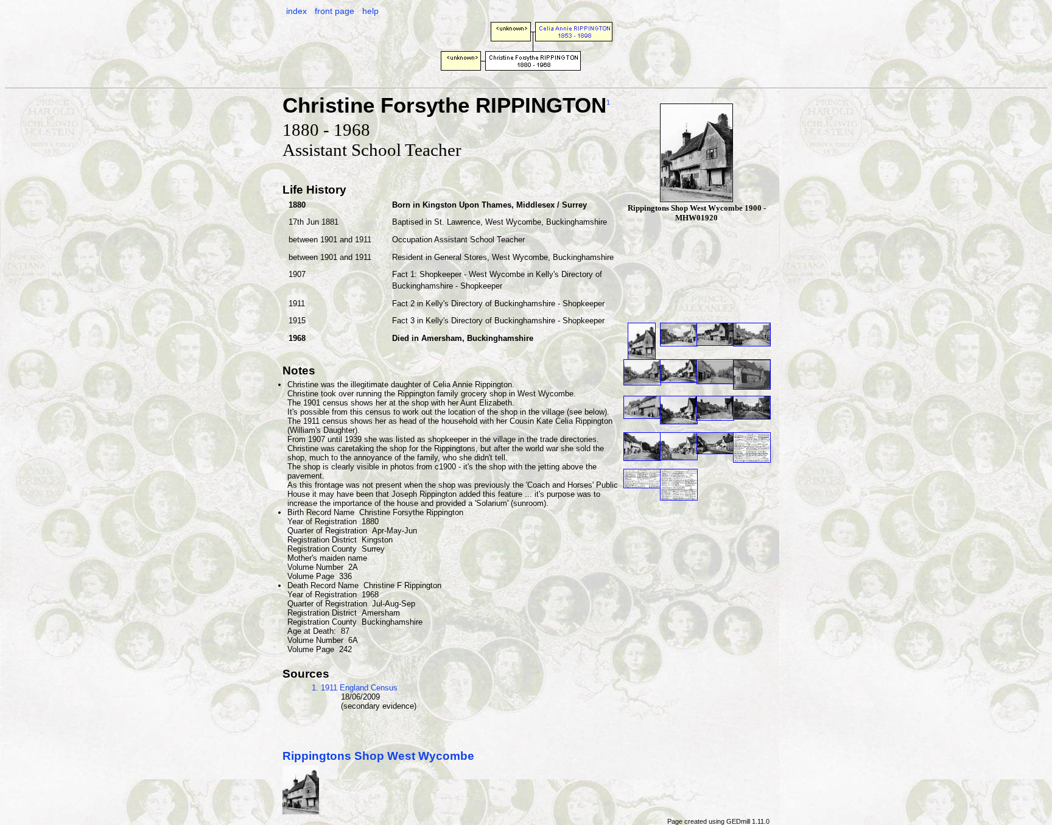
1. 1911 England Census (355, 687)
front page (334, 11)
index (296, 11)
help (370, 11)
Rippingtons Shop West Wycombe (378, 756)
